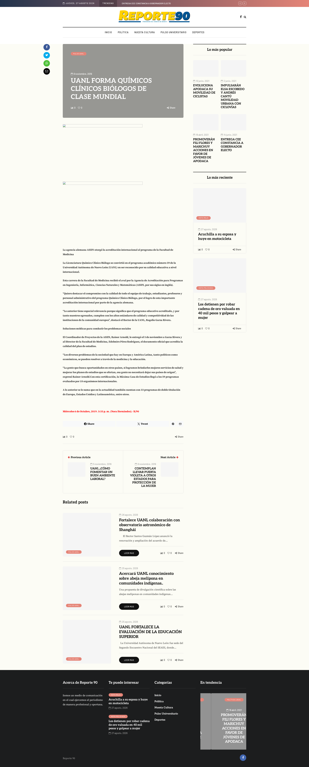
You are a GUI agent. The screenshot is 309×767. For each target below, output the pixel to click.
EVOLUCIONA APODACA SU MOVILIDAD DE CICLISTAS (204, 91)
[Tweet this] (46, 55)
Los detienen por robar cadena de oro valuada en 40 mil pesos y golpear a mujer (219, 311)
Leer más (129, 553)
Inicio (108, 32)
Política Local (223, 700)
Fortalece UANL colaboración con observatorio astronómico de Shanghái (149, 525)
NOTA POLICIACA (206, 288)
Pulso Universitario (174, 32)
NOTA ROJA (203, 218)
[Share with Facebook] (46, 47)
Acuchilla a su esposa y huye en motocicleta (217, 236)
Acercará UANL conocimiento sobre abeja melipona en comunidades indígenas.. (146, 578)
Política (123, 32)
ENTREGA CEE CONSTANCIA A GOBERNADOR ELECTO (146, 3)
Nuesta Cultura (144, 32)
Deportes (198, 32)
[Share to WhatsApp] (46, 63)
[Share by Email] (46, 71)
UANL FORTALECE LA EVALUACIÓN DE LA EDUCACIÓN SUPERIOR (150, 632)
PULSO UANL (78, 54)
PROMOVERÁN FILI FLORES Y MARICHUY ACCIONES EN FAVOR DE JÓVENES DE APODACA (204, 150)
